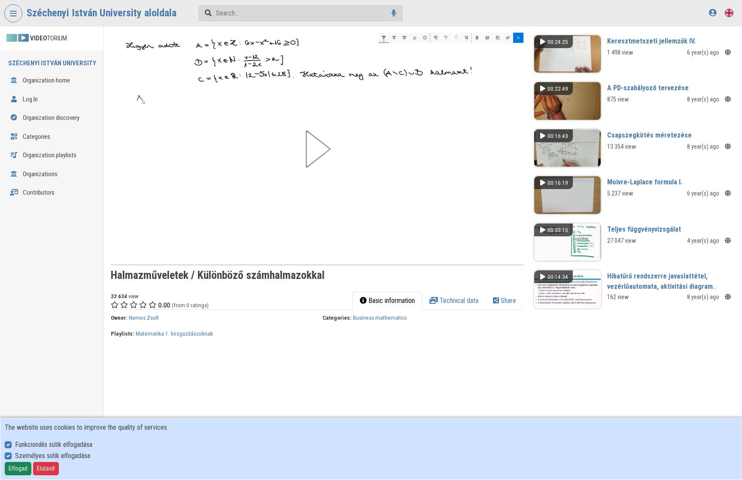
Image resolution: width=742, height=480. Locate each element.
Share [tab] (507, 301)
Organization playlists (48, 155)
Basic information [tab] (391, 301)
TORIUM (48, 38)
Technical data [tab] (458, 301)
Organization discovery (50, 118)
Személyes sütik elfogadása (52, 456)
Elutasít (46, 468)
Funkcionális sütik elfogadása (53, 444)
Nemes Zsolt (144, 317)
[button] (317, 149)
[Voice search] (394, 13)
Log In (29, 99)
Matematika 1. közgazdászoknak (174, 333)
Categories (35, 137)
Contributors (38, 192)
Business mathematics (380, 317)
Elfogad (18, 468)
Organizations (39, 174)
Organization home (45, 80)
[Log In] (712, 12)
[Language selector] (729, 12)
